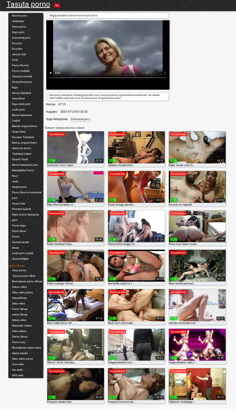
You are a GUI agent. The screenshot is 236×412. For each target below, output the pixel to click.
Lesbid (16, 120)
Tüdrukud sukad (21, 153)
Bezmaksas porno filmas (27, 281)
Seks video (18, 303)
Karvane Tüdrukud (23, 137)
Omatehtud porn (22, 82)
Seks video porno (22, 292)
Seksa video (19, 320)
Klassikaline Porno (23, 170)
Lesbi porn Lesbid (22, 253)
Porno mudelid (21, 71)
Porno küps (19, 225)
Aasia (15, 247)
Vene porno (19, 26)
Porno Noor (19, 231)
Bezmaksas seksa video (26, 347)
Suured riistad (20, 242)
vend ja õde (19, 54)
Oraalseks (18, 21)
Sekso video (19, 287)
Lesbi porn (18, 109)
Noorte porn (19, 15)
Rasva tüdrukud (21, 93)
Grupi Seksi (18, 131)
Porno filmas (20, 309)
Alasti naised (20, 353)
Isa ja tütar (18, 203)
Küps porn (18, 32)
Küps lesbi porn (21, 104)
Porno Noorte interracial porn (26, 195)
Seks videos (19, 331)
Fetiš (15, 60)
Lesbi (15, 181)
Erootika (17, 48)
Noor (15, 176)
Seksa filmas (20, 336)
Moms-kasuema (22, 115)
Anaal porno (19, 187)
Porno (15, 236)
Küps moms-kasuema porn (25, 217)
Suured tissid (20, 159)
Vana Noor (18, 98)
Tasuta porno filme (23, 276)
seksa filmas (19, 314)
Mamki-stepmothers (24, 126)
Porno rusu (18, 342)
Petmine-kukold (21, 209)
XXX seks (17, 375)
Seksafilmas (19, 298)
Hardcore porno (21, 148)
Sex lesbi (17, 369)
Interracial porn (21, 37)
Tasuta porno (28, 4)
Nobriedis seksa (21, 325)
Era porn (17, 43)
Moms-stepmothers (24, 142)
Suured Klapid (20, 258)
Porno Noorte (20, 65)
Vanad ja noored (22, 76)
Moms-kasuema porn (25, 164)
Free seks (18, 364)
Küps (15, 87)
